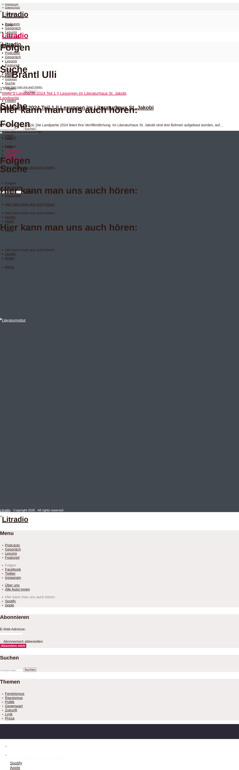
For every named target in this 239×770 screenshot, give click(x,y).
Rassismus (14, 698)
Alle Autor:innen (17, 589)
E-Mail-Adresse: (13, 629)
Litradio (5, 510)
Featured (12, 65)
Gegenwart (14, 706)
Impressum (11, 4)
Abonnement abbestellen (22, 641)
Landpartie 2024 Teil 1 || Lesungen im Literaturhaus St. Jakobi (77, 107)
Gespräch (13, 28)
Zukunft (11, 710)
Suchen (30, 129)
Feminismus (14, 694)
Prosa (9, 718)
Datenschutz (12, 7)
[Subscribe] (6, 755)
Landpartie (9, 98)
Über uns (12, 585)
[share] (6, 746)
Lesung (11, 61)
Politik (9, 702)
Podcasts (12, 24)
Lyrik (9, 714)
